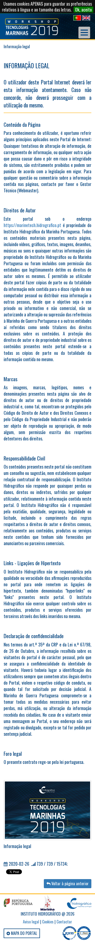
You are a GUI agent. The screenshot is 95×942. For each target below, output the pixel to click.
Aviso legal (31, 922)
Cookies (48, 922)
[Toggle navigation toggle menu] (84, 32)
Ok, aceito (83, 9)
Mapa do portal (23, 933)
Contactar (64, 922)
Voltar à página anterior (69, 883)
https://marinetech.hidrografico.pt (32, 225)
